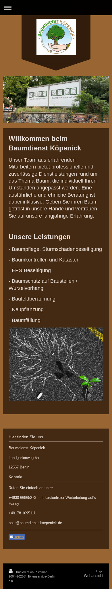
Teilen (18, 537)
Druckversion (24, 572)
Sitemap (41, 572)
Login (99, 571)
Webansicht (93, 576)
